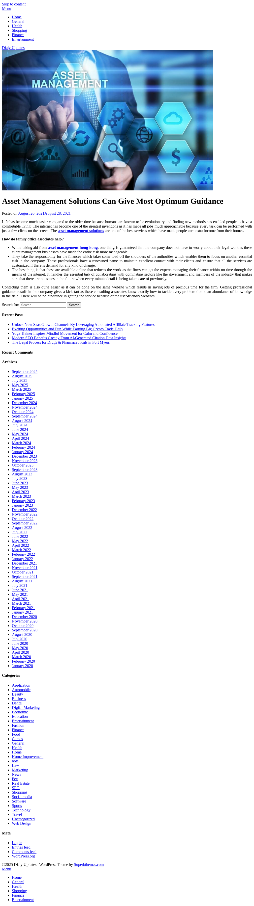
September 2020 (24, 630)
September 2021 (24, 576)
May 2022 (20, 541)
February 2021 (23, 608)
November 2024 (24, 407)
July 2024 (19, 425)
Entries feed (21, 847)
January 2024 (22, 452)
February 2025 (23, 394)
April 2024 (20, 438)
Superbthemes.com (89, 864)
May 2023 (20, 487)
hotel (16, 761)
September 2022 (24, 523)
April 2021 (20, 599)
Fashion (18, 725)
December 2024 (24, 403)
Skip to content (14, 4)
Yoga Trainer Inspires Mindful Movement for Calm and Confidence (65, 333)
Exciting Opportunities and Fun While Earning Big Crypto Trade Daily (67, 329)
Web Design (21, 823)
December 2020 (24, 617)
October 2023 (22, 465)
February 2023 (23, 501)
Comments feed (24, 852)
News (16, 774)
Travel (17, 814)
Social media (22, 797)
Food (16, 734)
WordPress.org (23, 856)
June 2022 (20, 536)
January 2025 (22, 398)
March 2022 (21, 550)
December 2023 (24, 456)
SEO (16, 788)
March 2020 (21, 657)
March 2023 (21, 496)
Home (17, 17)
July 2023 (19, 478)
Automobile (21, 690)
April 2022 (20, 545)
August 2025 (22, 376)
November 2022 (24, 514)
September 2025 (24, 371)
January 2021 (22, 612)
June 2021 (20, 590)
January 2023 (22, 505)
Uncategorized (23, 819)
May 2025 (20, 385)
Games (17, 739)
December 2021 (24, 563)
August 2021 (22, 581)
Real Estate (21, 783)
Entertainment (23, 39)
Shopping (19, 30)
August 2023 (22, 474)
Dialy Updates (13, 48)
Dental (17, 703)
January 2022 (22, 559)
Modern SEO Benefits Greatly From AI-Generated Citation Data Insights (69, 338)
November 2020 (24, 621)
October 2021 (22, 572)
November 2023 (24, 461)
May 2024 (20, 434)
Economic (20, 712)
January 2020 (22, 666)
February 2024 (23, 447)
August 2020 (22, 634)
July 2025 (19, 380)
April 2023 (20, 492)
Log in (17, 843)
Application (21, 685)
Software (19, 801)
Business (19, 699)
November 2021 (24, 568)
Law (15, 765)
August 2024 (22, 420)
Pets (15, 779)
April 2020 (20, 652)
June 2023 (20, 483)
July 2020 (19, 639)
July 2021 (19, 585)
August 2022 (22, 527)
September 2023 (24, 469)
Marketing (20, 770)
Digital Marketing (26, 707)
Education (20, 716)
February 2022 (23, 554)
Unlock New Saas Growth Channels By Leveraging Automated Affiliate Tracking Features (83, 324)
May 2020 (20, 648)
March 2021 (21, 603)
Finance (18, 35)
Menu (6, 8)
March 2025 (21, 389)
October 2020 (22, 625)
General (18, 21)
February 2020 (23, 661)
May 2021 (20, 594)
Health (17, 26)
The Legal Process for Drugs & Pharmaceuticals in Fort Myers (61, 342)
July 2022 (19, 532)
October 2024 (22, 412)
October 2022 (22, 519)
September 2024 (24, 416)
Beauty (17, 694)
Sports (17, 805)
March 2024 (21, 443)
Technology (21, 810)
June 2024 (20, 429)
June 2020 (20, 643)
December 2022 (24, 510)
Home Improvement (27, 756)
